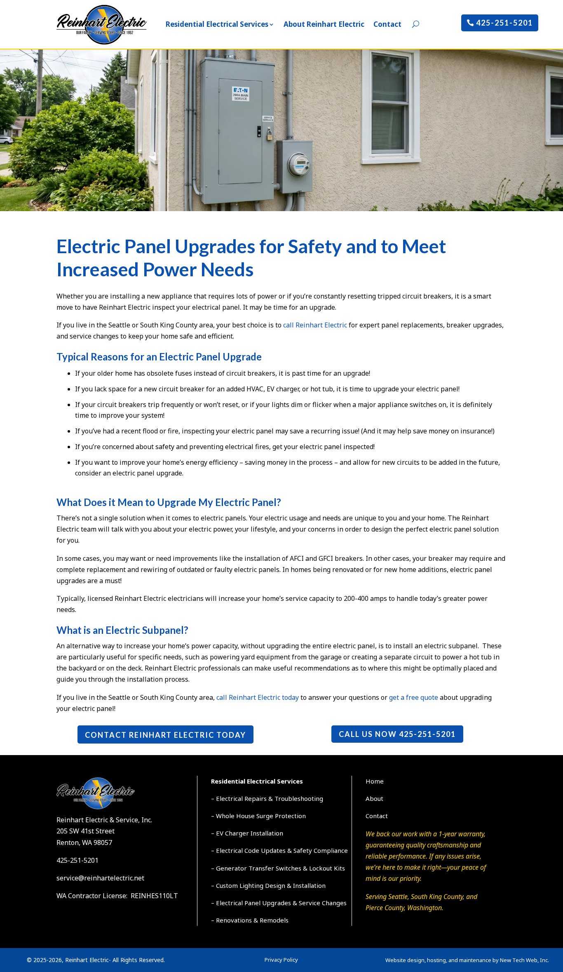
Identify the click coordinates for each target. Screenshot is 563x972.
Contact (387, 24)
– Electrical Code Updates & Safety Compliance (279, 850)
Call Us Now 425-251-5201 (397, 734)
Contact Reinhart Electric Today (165, 734)
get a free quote (413, 697)
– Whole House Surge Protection (258, 816)
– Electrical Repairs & (242, 798)
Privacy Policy (281, 959)
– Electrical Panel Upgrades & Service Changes (279, 903)
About (374, 798)
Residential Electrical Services (217, 24)
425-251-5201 (504, 22)
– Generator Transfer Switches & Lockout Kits (278, 868)
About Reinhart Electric (324, 24)
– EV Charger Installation (247, 833)
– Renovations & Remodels (250, 920)
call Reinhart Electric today (257, 697)
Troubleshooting (298, 798)
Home (375, 781)
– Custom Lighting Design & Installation (268, 885)
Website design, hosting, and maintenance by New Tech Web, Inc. (467, 960)
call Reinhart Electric (315, 324)
